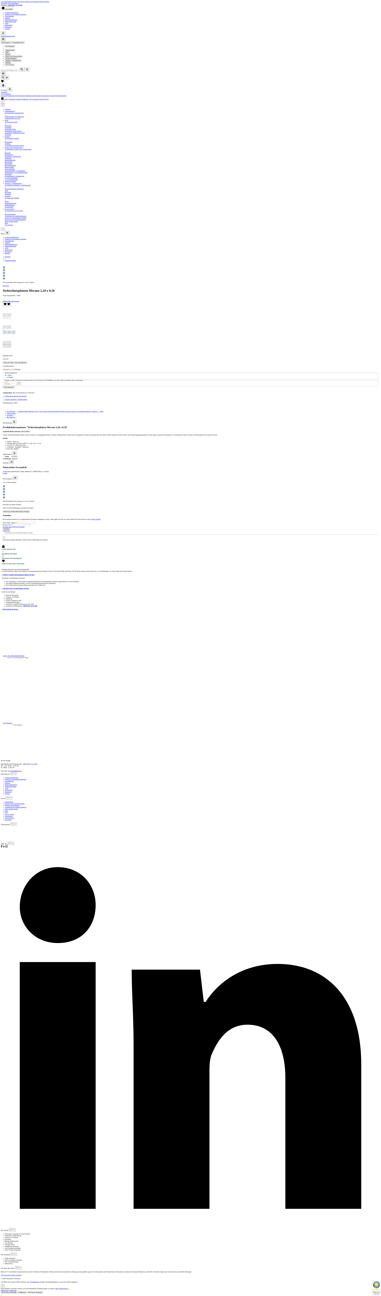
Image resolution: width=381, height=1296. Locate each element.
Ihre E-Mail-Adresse (10, 523)
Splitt (7, 52)
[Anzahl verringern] (6, 383)
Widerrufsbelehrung (11, 20)
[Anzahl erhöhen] (19, 383)
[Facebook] (2, 847)
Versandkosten (9, 16)
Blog (6, 811)
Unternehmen (9, 802)
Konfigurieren (22, 1292)
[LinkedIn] (190, 1227)
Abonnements (45, 96)
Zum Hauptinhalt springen (9, 1)
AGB (6, 23)
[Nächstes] (3, 229)
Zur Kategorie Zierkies (12, 138)
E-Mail (5, 473)
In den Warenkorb (9, 387)
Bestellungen (29, 96)
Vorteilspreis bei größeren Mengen (15, 807)
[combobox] (10, 70)
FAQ (6, 812)
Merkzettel (37, 96)
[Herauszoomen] (5, 332)
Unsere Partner (9, 818)
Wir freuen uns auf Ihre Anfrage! (11, 1275)
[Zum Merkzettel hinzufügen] (7, 304)
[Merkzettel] (2, 82)
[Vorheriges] (3, 105)
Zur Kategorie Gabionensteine (14, 113)
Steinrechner (9, 816)
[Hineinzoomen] (13, 332)
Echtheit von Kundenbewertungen (15, 14)
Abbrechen (6, 531)
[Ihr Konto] (3, 85)
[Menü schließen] (9, 89)
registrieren (7, 94)
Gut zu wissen (10, 65)
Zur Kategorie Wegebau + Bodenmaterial (18, 185)
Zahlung (7, 18)
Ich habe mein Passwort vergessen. (14, 527)
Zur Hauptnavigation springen (39, 1)
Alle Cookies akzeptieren (35, 1292)
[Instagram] (6, 847)
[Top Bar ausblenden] (3, 33)
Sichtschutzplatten (11, 58)
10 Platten (10, 377)
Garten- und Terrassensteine (14, 56)
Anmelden (4, 3)
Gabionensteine (10, 50)
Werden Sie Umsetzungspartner (15, 804)
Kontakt (7, 29)
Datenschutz (9, 25)
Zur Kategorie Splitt (11, 122)
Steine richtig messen (11, 809)
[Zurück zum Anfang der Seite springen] (3, 1286)
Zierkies (8, 54)
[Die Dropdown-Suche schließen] (27, 69)
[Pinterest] (4, 847)
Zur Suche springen (24, 1)
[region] (190, 328)
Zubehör (8, 62)
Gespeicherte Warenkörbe (58, 96)
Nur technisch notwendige (9, 1292)
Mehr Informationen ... (62, 1288)
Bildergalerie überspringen (11, 301)
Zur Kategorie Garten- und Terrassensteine (18, 149)
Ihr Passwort (7, 525)
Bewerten (6, 286)
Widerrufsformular (10, 21)
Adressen (22, 96)
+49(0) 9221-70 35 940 (14, 5)
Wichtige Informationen (12, 805)
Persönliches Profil (13, 96)
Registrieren (14, 3)
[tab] (55, 411)
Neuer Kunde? (96, 519)
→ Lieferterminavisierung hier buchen (15, 396)
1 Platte (9, 375)
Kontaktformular (16, 771)
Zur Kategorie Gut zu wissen (14, 211)
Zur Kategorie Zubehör (12, 198)
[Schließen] (3, 330)
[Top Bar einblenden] (3, 102)
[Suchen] (22, 69)
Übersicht (4, 96)
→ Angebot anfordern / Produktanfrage (15, 399)
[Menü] (3, 39)
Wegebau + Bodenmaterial (13, 60)
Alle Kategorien (10, 46)
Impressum (8, 27)
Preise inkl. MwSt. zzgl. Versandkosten (15, 362)
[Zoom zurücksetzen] (9, 332)
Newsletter (8, 820)
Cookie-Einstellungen (11, 13)
